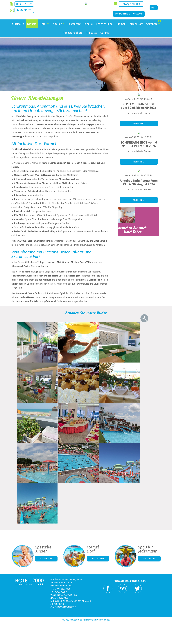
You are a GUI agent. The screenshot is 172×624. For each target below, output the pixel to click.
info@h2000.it (131, 4)
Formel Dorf (135, 23)
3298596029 (24, 10)
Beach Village (104, 23)
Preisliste (91, 32)
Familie (88, 23)
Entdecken (46, 558)
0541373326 (24, 4)
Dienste (31, 23)
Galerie (104, 32)
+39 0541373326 (62, 589)
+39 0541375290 (58, 592)
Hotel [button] (43, 23)
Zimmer (120, 23)
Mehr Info (138, 123)
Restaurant (74, 23)
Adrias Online (89, 619)
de (153, 7)
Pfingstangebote (73, 32)
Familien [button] (57, 23)
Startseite (18, 23)
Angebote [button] (153, 22)
